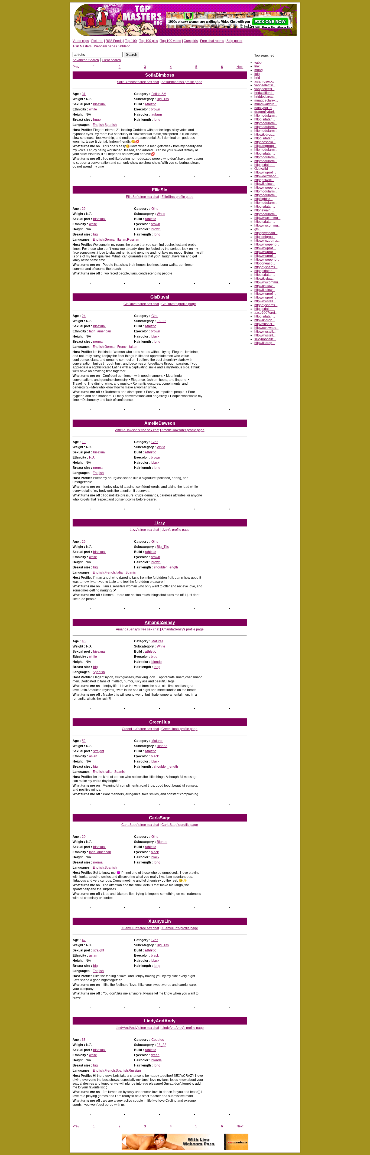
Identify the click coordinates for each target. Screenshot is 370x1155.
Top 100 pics (148, 41)
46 (84, 641)
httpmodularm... (265, 115)
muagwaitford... (265, 104)
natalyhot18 (263, 108)
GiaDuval (159, 297)
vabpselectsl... (264, 85)
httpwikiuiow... (264, 184)
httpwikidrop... (264, 134)
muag (258, 70)
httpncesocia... (264, 142)
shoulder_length (166, 567)
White (161, 214)
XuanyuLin (159, 921)
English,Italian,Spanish (109, 772)
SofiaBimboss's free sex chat (138, 82)
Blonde (162, 746)
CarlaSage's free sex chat (140, 825)
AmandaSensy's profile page (182, 629)
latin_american (100, 331)
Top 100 (131, 41)
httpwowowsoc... (266, 176)
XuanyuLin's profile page (179, 928)
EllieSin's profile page (177, 197)
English (98, 473)
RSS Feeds (114, 41)
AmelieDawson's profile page (183, 430)
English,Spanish (105, 125)
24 (84, 316)
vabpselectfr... (264, 89)
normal (98, 341)
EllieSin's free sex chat (142, 197)
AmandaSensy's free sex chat (137, 629)
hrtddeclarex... (264, 97)
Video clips (81, 41)
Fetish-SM (158, 94)
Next (239, 67)
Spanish (99, 672)
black (155, 336)
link (256, 66)
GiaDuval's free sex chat (141, 304)
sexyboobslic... (265, 339)
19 (84, 442)
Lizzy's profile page (175, 530)
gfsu (257, 229)
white (93, 109)
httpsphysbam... (265, 233)
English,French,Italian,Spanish (115, 572)
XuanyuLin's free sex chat (140, 928)
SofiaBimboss (159, 75)
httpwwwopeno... (266, 187)
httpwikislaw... (264, 278)
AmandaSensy (160, 622)
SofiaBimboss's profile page (181, 82)
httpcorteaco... (264, 263)
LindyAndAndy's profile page (182, 1028)
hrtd (257, 78)
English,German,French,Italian (115, 347)
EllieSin (159, 190)
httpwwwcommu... (267, 218)
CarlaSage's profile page (179, 825)
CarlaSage (159, 818)
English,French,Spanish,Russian (117, 1070)
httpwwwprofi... (265, 172)
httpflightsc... (263, 199)
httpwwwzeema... (267, 241)
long (157, 120)
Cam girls (191, 41)
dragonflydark (264, 112)
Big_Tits (163, 99)
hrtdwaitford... (264, 93)
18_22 (161, 321)
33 (84, 1040)
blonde (156, 662)
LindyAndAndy (160, 1021)
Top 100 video (170, 41)
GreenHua (159, 722)
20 (84, 837)
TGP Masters (82, 46)
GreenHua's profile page (179, 729)
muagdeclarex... (266, 100)
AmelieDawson (159, 423)
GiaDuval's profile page (178, 304)
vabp (258, 62)
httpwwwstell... (264, 301)
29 (84, 209)
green (155, 1055)
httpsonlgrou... (264, 237)
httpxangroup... (265, 146)
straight (98, 751)
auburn (156, 114)
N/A (92, 457)
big (95, 234)
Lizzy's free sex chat (144, 530)
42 (84, 940)
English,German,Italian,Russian (116, 239)
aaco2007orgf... (265, 313)
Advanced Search (86, 60)
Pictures (97, 41)
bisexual (99, 104)
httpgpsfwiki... (264, 180)
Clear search (111, 60)
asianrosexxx (264, 81)
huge (97, 120)
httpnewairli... (264, 210)
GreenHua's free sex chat (140, 729)
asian (93, 756)
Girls (154, 209)
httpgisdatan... (264, 119)
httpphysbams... (265, 267)
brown (155, 109)
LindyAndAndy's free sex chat (137, 1028)
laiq (257, 74)
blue (154, 657)
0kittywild (261, 169)
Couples (157, 1040)
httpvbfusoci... (264, 324)
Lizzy (159, 523)
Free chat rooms (212, 41)
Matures (157, 641)
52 (84, 741)
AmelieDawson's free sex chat (137, 430)
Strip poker (234, 41)
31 (84, 94)
